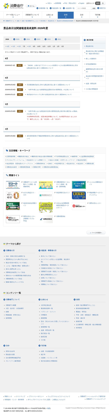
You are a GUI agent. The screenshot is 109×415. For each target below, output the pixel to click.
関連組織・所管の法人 (13, 315)
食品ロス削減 (53, 160)
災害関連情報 (10, 156)
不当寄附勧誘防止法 (62, 156)
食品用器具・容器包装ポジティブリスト (19, 163)
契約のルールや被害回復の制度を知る (18, 275)
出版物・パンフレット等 (49, 358)
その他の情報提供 (92, 89)
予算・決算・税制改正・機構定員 (87, 315)
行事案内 (44, 315)
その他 (43, 340)
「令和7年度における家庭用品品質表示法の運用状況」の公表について (50, 89)
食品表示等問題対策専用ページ (95, 77)
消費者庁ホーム (9, 21)
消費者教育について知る (14, 279)
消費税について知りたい (49, 284)
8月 (30, 46)
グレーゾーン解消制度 (13, 361)
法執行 (50, 163)
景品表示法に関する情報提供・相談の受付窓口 (95, 52)
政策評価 (79, 321)
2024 (28, 39)
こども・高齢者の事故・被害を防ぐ (18, 266)
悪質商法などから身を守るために (17, 259)
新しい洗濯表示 (91, 58)
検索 (94, 8)
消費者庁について (32, 15)
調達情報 (44, 318)
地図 (48, 408)
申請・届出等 (80, 318)
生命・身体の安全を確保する (15, 256)
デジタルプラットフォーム (15, 160)
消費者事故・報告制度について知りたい (54, 265)
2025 (17, 39)
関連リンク (8, 396)
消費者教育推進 (25, 167)
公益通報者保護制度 (87, 156)
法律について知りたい (48, 278)
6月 (19, 46)
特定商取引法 (59, 163)
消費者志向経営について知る (15, 272)
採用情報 (58, 3)
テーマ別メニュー (13, 15)
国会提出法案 (10, 354)
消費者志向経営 (11, 167)
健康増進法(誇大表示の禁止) (94, 70)
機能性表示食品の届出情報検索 (42, 156)
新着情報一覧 (45, 327)
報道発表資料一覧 (47, 308)
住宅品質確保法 (91, 64)
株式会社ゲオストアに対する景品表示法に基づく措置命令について (49, 94)
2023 (38, 39)
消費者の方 (10, 250)
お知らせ (49, 15)
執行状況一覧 (45, 333)
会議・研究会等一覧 (47, 330)
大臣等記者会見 (46, 305)
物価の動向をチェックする (15, 282)
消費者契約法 (40, 163)
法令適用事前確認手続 (13, 358)
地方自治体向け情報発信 (49, 361)
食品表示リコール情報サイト (37, 160)
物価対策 (74, 156)
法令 (81, 15)
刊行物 (97, 15)
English (81, 3)
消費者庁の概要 (11, 305)
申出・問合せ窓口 (70, 3)
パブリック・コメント (48, 312)
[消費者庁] (13, 6)
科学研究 (79, 328)
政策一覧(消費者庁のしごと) (30, 21)
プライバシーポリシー (36, 396)
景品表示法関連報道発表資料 (65, 21)
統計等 (43, 354)
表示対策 (43, 21)
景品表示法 (51, 21)
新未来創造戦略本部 (82, 308)
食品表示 (80, 163)
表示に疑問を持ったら (13, 269)
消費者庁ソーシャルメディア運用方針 (93, 396)
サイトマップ (20, 396)
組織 (7, 312)
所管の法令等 (10, 351)
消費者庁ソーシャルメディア (96, 399)
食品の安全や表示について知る (16, 262)
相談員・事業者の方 (49, 250)
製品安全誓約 (81, 160)
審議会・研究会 (81, 312)
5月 (14, 46)
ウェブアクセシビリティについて (59, 396)
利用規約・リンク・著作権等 (14, 399)
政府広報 (44, 337)
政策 (65, 15)
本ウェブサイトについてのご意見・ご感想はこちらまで (46, 399)
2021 (59, 39)
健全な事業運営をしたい (49, 274)
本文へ (49, 3)
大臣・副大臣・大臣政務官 (15, 308)
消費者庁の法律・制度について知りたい (54, 271)
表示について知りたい (48, 256)
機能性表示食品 (23, 156)
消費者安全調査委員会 (50, 167)
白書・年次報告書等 (47, 351)
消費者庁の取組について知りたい (52, 281)
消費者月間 (36, 167)
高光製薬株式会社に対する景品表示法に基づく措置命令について (48, 85)
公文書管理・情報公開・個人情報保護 (88, 324)
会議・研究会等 (91, 83)
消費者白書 (90, 163)
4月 (8, 46)
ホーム (32, 6)
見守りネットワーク (68, 160)
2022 (49, 39)
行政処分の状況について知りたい (52, 268)
